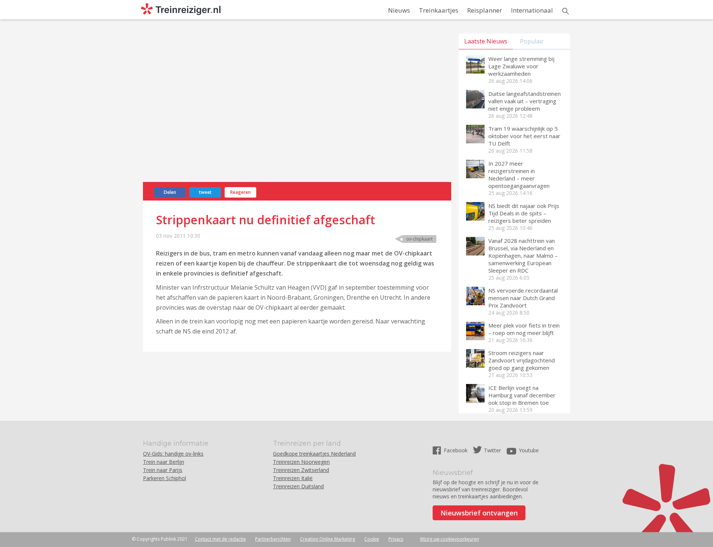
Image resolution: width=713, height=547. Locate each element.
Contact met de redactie (220, 539)
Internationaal (532, 10)
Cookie (371, 539)
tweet (205, 192)
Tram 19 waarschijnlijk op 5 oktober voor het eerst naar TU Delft (524, 136)
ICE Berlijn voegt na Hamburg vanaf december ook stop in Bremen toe (522, 395)
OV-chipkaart (419, 239)
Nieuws (399, 10)
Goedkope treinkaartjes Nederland (314, 453)
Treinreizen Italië (293, 478)
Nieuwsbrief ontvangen (479, 512)
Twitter (492, 450)
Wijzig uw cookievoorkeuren (449, 539)
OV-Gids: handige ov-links (173, 453)
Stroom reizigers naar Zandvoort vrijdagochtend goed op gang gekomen (521, 360)
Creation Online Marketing (327, 539)
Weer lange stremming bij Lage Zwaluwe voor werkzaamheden (521, 66)
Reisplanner (484, 10)
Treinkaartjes (438, 10)
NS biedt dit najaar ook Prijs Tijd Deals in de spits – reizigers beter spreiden (523, 213)
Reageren (240, 192)
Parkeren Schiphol (164, 478)
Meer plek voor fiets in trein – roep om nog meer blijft (524, 329)
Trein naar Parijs (162, 469)
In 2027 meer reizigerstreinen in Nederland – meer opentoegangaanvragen (519, 174)
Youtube (529, 450)
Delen (170, 192)
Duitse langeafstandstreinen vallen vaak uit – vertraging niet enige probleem (524, 101)
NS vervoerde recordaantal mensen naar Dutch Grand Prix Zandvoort (523, 298)
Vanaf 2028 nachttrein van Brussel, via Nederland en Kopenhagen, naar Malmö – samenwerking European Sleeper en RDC (523, 255)
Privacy (395, 539)
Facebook (456, 450)
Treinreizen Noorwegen (301, 461)
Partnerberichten (273, 539)
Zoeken (565, 11)
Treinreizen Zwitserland (301, 469)
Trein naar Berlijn (163, 461)
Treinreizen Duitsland (298, 486)
